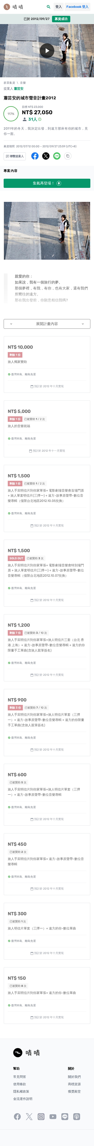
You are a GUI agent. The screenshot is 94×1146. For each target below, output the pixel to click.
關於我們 (74, 1077)
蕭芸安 (19, 89)
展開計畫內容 (47, 324)
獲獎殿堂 (74, 1091)
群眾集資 (9, 82)
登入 (58, 7)
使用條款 (19, 1084)
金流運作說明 (22, 1099)
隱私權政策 (21, 1091)
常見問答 (19, 1077)
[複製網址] (67, 156)
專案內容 (11, 171)
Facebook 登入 (77, 7)
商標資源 (74, 1084)
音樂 (23, 82)
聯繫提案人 (16, 156)
